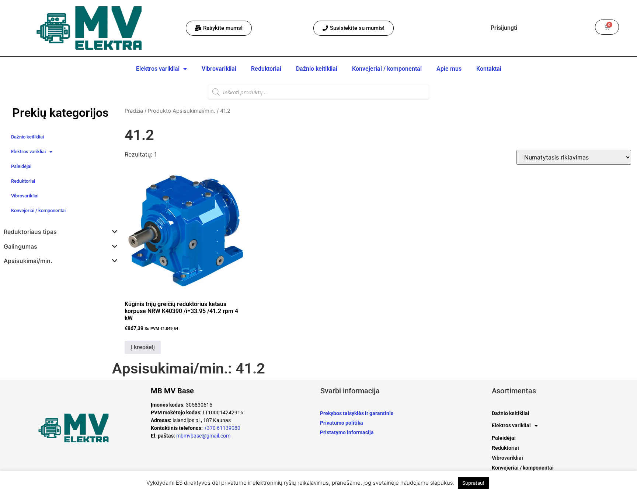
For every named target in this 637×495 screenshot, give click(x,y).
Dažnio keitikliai (316, 68)
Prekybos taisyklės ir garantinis (356, 413)
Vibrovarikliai (219, 68)
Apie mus (449, 68)
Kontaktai (488, 68)
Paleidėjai (21, 166)
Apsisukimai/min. (28, 260)
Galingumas (20, 246)
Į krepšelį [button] (142, 347)
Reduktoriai (266, 68)
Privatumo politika (341, 423)
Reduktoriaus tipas (30, 231)
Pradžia (134, 111)
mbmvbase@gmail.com (203, 436)
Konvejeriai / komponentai (387, 68)
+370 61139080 (222, 428)
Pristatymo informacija (347, 432)
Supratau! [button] (473, 483)
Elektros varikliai (158, 68)
